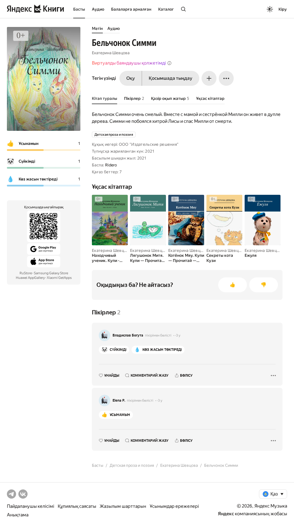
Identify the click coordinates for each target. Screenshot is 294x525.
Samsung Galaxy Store (51, 273)
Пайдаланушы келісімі (30, 506)
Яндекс (226, 513)
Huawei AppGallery (30, 278)
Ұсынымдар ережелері (174, 506)
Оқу (130, 78)
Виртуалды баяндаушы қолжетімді (129, 63)
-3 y (177, 335)
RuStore (26, 273)
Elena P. (119, 400)
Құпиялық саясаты (77, 506)
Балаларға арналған (131, 9)
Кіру (282, 9)
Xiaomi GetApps (59, 278)
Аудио (98, 9)
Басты (79, 9)
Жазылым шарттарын (123, 506)
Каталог (166, 9)
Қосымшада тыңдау (170, 78)
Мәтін (97, 28)
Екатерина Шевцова (110, 52)
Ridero (111, 165)
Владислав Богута (128, 335)
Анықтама (17, 515)
